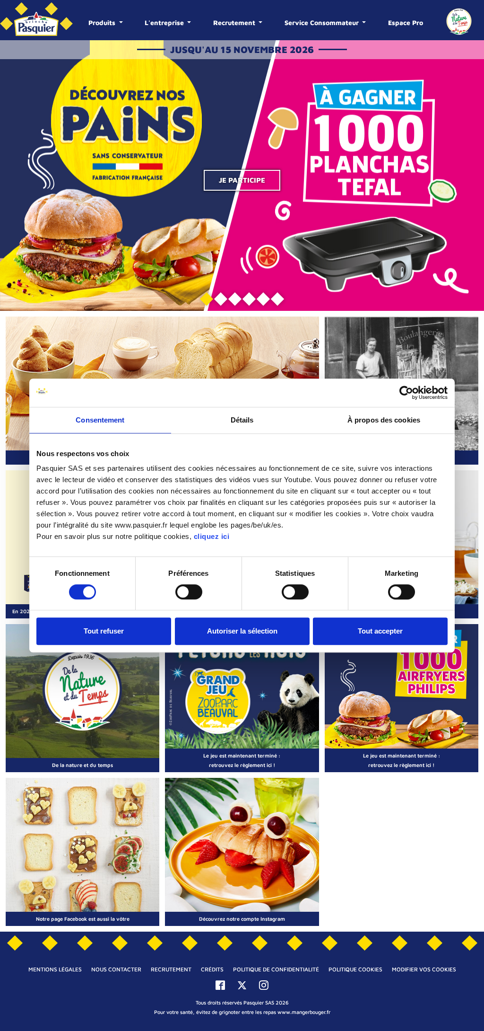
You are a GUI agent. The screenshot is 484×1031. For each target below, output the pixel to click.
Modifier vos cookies (424, 969)
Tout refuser (104, 631)
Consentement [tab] (100, 420)
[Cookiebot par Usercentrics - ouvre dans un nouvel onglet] (406, 393)
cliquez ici (212, 536)
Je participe (242, 180)
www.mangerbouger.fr (303, 1012)
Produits (102, 22)
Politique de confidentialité (276, 969)
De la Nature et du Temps (459, 21)
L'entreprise (165, 22)
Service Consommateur (323, 22)
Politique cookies (355, 969)
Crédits (212, 969)
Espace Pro (405, 22)
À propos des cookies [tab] (383, 420)
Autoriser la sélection (242, 631)
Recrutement (235, 22)
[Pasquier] (36, 20)
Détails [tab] (242, 420)
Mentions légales (55, 969)
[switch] (188, 591)
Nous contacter (116, 969)
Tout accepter (380, 631)
